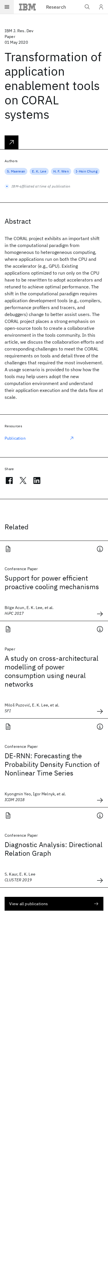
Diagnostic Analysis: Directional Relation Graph (54, 848)
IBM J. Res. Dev (19, 30)
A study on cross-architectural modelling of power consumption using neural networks (51, 671)
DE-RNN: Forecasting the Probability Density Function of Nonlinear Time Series (52, 764)
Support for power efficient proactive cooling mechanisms (52, 582)
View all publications (28, 903)
